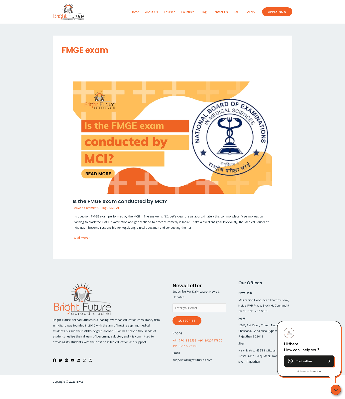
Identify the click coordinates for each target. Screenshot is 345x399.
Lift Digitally (284, 381)
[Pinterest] (66, 360)
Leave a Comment (85, 208)
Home (135, 12)
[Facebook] (54, 360)
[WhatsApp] (84, 360)
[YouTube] (72, 360)
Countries (187, 12)
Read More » (81, 237)
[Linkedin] (78, 360)
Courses (169, 12)
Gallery (250, 12)
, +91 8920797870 (209, 340)
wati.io (317, 371)
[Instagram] (90, 360)
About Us (151, 12)
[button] (277, 11)
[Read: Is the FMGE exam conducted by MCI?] (172, 137)
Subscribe (186, 321)
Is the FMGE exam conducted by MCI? (120, 201)
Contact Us (220, 12)
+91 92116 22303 (184, 346)
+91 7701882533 (184, 340)
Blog (203, 12)
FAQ (237, 12)
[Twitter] (60, 360)
